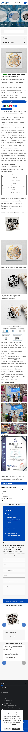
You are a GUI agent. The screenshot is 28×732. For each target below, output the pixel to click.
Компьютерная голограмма (9, 487)
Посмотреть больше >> (10, 637)
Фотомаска (5, 496)
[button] (4, 625)
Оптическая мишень (19, 24)
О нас (3, 683)
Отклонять (7, 728)
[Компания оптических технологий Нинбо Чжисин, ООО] (6, 2)
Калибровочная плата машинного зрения (12, 501)
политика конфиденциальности (12, 725)
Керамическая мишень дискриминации (10, 633)
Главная (5, 24)
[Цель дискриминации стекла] (14, 60)
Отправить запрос (15, 102)
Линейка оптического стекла (9, 494)
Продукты (11, 24)
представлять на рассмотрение (15, 601)
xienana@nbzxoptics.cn (13, 536)
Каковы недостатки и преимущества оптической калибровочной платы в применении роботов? (14, 654)
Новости (4, 692)
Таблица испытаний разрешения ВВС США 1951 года (12, 490)
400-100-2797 (11, 529)
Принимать (16, 728)
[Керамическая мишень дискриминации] (14, 618)
